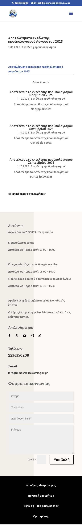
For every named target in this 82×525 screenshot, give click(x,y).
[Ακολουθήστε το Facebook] (9, 336)
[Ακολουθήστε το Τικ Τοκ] (40, 336)
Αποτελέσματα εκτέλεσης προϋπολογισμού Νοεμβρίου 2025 (41, 93)
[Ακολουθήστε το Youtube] (25, 336)
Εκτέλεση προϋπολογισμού (39, 47)
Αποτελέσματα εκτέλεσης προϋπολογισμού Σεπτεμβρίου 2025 (41, 161)
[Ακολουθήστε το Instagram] (32, 336)
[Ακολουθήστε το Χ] (17, 336)
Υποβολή (62, 459)
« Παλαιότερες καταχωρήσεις (27, 193)
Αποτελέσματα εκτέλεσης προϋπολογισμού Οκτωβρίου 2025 (41, 127)
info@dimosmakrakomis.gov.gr (28, 372)
